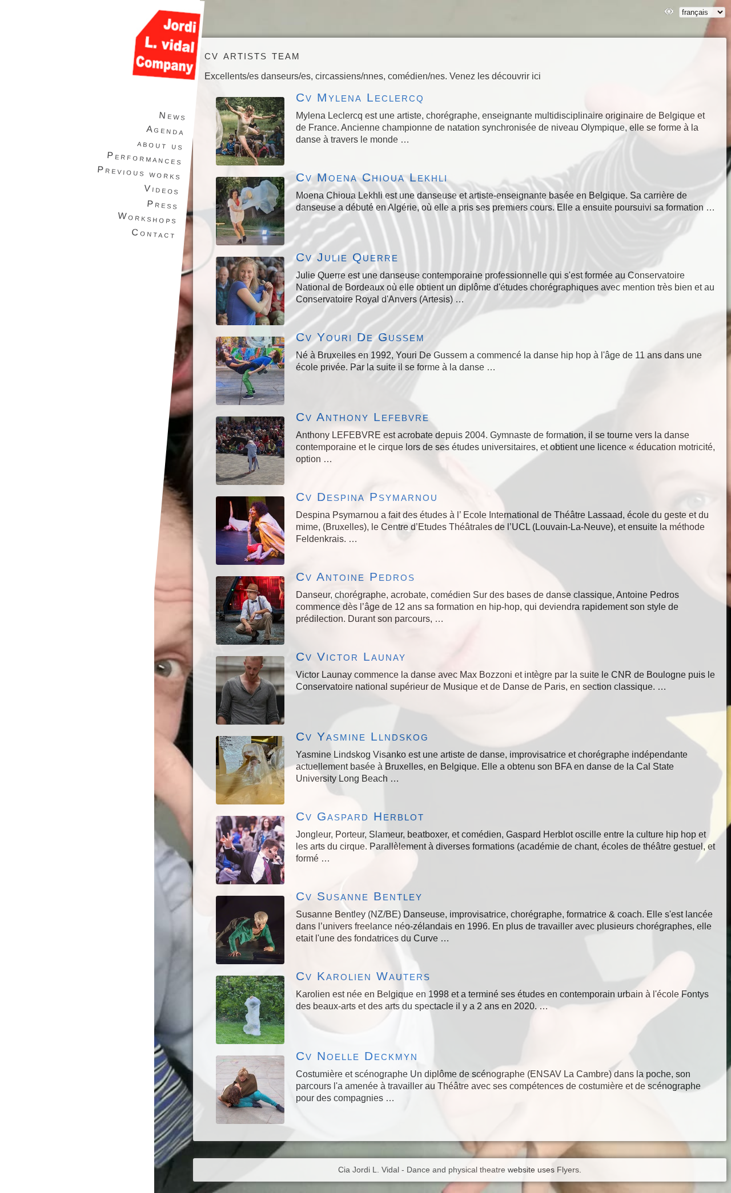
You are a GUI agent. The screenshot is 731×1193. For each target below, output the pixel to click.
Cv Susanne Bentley (359, 896)
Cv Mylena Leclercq (360, 97)
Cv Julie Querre (347, 257)
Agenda (165, 130)
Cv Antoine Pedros (355, 576)
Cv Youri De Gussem (360, 336)
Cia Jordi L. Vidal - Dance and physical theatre (421, 1169)
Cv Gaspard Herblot (360, 816)
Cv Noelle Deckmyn (357, 1055)
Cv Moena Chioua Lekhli (372, 177)
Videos (161, 189)
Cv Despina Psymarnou (367, 496)
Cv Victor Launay (351, 656)
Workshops (148, 218)
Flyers (568, 1169)
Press (163, 205)
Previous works (139, 172)
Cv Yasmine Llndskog (362, 736)
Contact (153, 234)
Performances (145, 158)
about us (160, 145)
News (172, 116)
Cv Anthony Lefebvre (362, 416)
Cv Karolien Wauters (363, 975)
